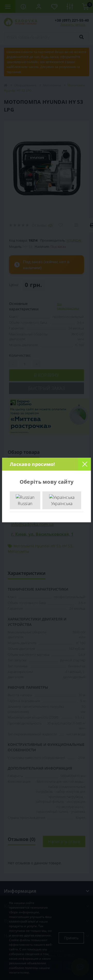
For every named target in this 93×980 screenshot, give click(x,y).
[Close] (84, 464)
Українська (62, 503)
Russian (25, 503)
